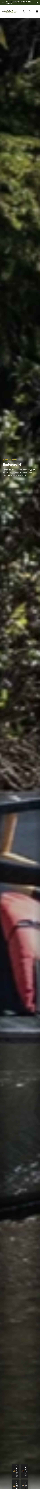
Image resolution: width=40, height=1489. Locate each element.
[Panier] (30, 11)
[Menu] (36, 11)
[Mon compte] (23, 11)
